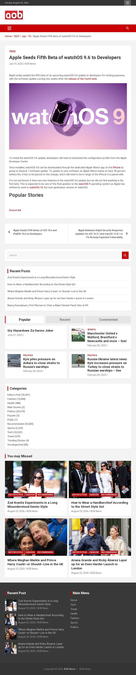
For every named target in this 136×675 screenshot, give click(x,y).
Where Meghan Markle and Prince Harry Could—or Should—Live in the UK (46, 291)
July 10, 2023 (16, 63)
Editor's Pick (14, 394)
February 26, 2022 (96, 345)
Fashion (11, 398)
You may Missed (19, 456)
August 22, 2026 (79, 573)
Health (10, 403)
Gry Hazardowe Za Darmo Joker (30, 330)
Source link (15, 210)
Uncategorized (15, 444)
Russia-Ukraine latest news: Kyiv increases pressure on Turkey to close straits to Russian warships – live (107, 364)
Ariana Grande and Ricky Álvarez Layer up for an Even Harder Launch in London (50, 298)
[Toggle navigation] (9, 28)
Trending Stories (16, 440)
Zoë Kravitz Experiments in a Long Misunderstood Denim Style (41, 277)
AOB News (30, 63)
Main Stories (14, 407)
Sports (91, 329)
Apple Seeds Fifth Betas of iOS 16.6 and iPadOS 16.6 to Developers (35, 232)
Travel (10, 436)
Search (125, 255)
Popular (11, 415)
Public (10, 419)
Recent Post (16, 593)
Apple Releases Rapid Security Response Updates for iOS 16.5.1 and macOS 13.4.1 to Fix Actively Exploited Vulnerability (99, 234)
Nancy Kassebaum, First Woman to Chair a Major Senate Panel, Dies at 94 (47, 305)
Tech (12, 51)
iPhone (116, 167)
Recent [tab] (65, 320)
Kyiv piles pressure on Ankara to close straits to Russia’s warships (41, 363)
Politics (28, 355)
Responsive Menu (127, 3)
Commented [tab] (108, 320)
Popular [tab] (25, 320)
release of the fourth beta (82, 78)
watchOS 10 (36, 187)
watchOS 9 (84, 183)
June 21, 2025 (14, 335)
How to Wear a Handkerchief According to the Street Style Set (41, 284)
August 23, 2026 (16, 511)
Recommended (15, 423)
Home (73, 600)
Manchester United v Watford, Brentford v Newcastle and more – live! (107, 337)
